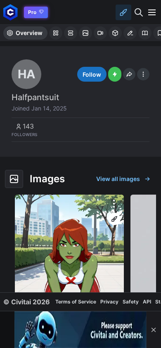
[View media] (69, 264)
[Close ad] (153, 329)
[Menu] (152, 12)
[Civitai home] (10, 12)
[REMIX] (114, 219)
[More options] (114, 203)
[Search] (138, 12)
